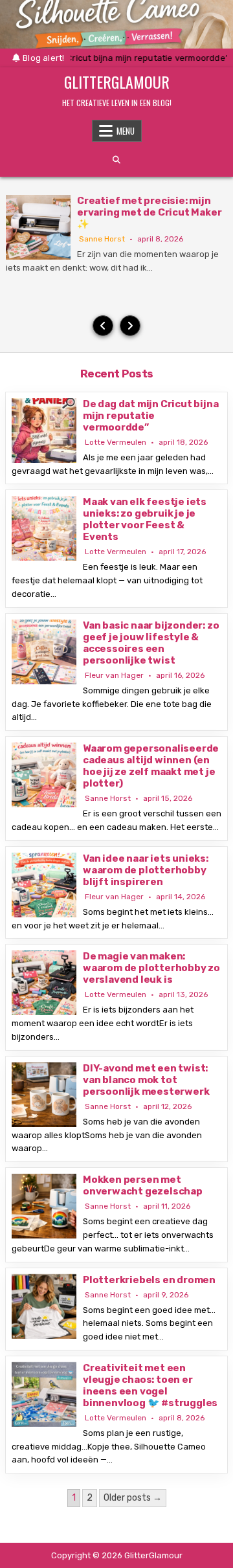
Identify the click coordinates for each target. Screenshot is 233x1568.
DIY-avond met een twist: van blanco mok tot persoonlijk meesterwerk (146, 1079)
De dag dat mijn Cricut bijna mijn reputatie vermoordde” (150, 415)
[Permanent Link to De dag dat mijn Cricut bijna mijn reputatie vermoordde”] (44, 430)
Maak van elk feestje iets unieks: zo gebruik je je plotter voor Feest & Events (144, 519)
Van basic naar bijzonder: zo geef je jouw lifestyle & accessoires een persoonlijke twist (151, 643)
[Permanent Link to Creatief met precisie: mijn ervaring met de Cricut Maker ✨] (38, 227)
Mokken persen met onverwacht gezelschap (143, 1185)
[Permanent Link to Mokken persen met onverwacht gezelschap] (44, 1206)
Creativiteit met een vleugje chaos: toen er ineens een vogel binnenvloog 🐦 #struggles (150, 1385)
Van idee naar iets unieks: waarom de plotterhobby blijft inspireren (145, 870)
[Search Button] (116, 159)
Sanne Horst (102, 239)
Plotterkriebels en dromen (149, 1280)
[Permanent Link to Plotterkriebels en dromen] (44, 1306)
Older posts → (133, 1497)
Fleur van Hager (114, 675)
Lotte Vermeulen (115, 442)
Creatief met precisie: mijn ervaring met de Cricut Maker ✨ (149, 212)
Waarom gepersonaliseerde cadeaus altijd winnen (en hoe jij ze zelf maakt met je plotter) (151, 766)
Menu (125, 130)
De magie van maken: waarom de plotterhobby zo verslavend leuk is (151, 967)
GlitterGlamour (117, 81)
